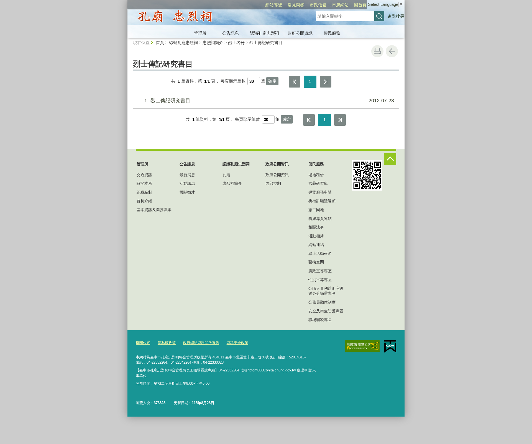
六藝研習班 (318, 183)
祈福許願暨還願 (322, 201)
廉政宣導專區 (320, 271)
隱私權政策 (167, 343)
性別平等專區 (320, 280)
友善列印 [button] (377, 51)
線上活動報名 (320, 253)
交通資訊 (144, 175)
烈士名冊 (236, 42)
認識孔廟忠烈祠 (264, 33)
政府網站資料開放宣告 (201, 343)
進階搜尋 (396, 16)
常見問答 (296, 4)
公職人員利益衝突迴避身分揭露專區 (325, 291)
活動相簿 (316, 236)
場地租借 (316, 175)
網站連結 (316, 244)
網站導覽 (273, 4)
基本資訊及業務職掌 (154, 209)
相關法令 (316, 227)
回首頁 (360, 4)
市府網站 (340, 4)
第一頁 (294, 82)
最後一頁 (325, 82)
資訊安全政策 (237, 343)
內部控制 (273, 183)
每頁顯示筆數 (233, 81)
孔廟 (226, 175)
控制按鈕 (390, 159)
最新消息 (187, 175)
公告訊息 (230, 33)
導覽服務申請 (320, 192)
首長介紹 (144, 201)
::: (125, 2)
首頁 (160, 42)
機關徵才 (187, 192)
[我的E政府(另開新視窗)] (390, 346)
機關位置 (143, 343)
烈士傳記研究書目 (266, 42)
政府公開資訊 (300, 33)
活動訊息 (187, 183)
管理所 (200, 33)
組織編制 (144, 192)
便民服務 (332, 33)
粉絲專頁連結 (320, 218)
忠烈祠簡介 (213, 42)
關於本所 (144, 183)
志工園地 (316, 209)
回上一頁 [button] (392, 51)
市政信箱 (318, 4)
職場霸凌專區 (320, 319)
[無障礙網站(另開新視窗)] (362, 346)
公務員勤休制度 (322, 302)
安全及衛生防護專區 (325, 311)
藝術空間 (316, 262)
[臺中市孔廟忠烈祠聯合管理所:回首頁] (215, 17)
